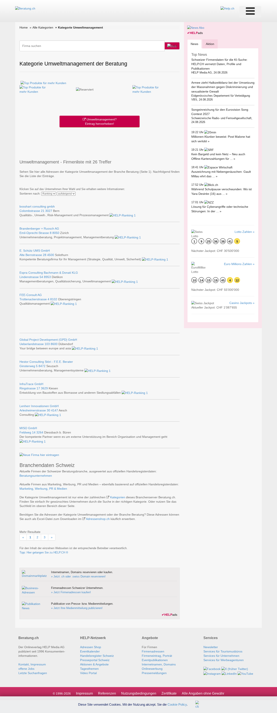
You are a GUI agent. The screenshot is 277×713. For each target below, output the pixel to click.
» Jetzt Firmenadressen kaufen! (71, 592)
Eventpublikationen (155, 660)
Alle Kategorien (42, 27)
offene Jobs (26, 668)
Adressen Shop (90, 647)
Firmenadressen (153, 651)
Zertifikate (169, 693)
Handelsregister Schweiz (97, 655)
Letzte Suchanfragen (32, 673)
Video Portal (88, 673)
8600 (54, 344)
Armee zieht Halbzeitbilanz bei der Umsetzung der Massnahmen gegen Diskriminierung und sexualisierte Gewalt (222, 87)
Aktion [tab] (210, 44)
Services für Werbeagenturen (223, 660)
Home (23, 27)
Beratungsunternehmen (35, 475)
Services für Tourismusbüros (222, 651)
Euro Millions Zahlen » (239, 264)
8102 (53, 299)
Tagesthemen (89, 668)
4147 (54, 410)
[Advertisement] (99, 142)
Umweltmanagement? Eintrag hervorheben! (101, 121)
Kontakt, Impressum (32, 664)
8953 (47, 277)
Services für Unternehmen (221, 655)
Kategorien (117, 497)
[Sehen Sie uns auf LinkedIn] (229, 673)
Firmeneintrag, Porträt (157, 655)
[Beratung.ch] (25, 8)
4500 (50, 255)
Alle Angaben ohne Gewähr (203, 693)
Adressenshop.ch (98, 519)
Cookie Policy (177, 704)
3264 (39, 432)
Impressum (84, 693)
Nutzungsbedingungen (138, 693)
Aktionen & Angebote (94, 664)
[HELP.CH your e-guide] (227, 8)
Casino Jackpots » (241, 303)
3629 (44, 388)
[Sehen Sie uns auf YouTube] (245, 673)
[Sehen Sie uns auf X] (234, 668)
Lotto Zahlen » (244, 231)
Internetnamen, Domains (159, 664)
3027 (48, 211)
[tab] (194, 43)
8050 (55, 233)
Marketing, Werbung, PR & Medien (43, 488)
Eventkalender (90, 651)
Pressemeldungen (154, 673)
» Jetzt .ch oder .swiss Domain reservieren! (78, 576)
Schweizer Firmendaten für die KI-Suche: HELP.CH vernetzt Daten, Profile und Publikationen (219, 64)
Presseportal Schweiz (95, 660)
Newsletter (210, 647)
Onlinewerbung (152, 668)
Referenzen (107, 693)
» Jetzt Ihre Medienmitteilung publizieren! (77, 608)
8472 (42, 366)
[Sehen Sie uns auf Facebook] (212, 668)
